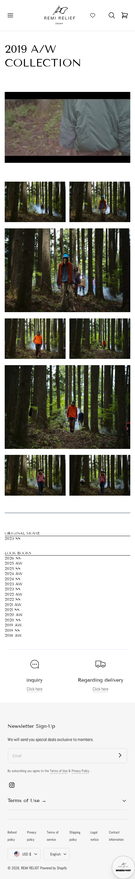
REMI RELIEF (30, 868)
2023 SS (12, 538)
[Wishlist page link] (92, 15)
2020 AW (14, 614)
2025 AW (14, 563)
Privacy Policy (80, 771)
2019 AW (13, 625)
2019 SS (12, 630)
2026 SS (13, 558)
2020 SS (13, 620)
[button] (10, 15)
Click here (34, 689)
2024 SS (12, 579)
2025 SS (12, 568)
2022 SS (12, 599)
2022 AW (14, 594)
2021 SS (12, 609)
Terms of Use (59, 771)
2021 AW (13, 604)
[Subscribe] (119, 755)
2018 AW (13, 635)
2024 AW (14, 573)
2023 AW (14, 584)
